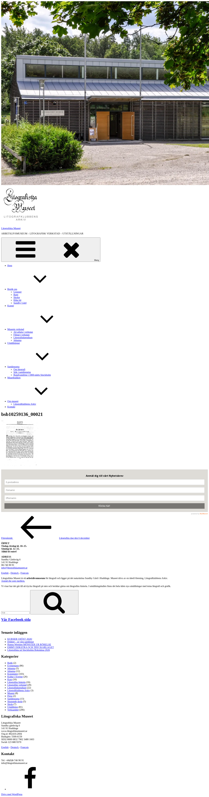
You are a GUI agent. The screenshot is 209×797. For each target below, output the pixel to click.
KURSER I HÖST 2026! (19, 639)
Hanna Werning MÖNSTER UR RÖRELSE (29, 644)
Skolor (16, 297)
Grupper (17, 292)
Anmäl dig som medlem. (13, 581)
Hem (9, 265)
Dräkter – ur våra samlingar (20, 641)
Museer (11, 693)
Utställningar (13, 343)
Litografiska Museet (11, 228)
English (5, 573)
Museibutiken (14, 377)
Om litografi (19, 369)
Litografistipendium (22, 337)
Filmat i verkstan (21, 334)
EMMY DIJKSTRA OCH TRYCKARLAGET (30, 647)
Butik (10, 663)
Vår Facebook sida (16, 619)
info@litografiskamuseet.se (14, 567)
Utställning (12, 707)
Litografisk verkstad (17, 685)
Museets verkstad (15, 329)
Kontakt (11, 406)
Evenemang (13, 665)
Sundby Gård (19, 303)
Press (9, 696)
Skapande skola (14, 701)
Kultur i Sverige (15, 676)
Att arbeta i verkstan (23, 332)
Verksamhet (13, 709)
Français (25, 573)
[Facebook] (30, 789)
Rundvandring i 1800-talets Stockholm (32, 375)
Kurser (10, 305)
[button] (20, 205)
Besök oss (12, 289)
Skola (10, 704)
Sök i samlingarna (22, 372)
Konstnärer (12, 674)
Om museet (12, 401)
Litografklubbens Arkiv (24, 404)
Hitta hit (17, 300)
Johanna (17, 340)
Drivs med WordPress (11, 794)
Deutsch (15, 573)
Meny (96, 260)
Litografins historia (16, 682)
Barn (15, 294)
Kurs (9, 679)
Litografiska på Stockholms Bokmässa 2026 (28, 650)
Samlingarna (13, 366)
